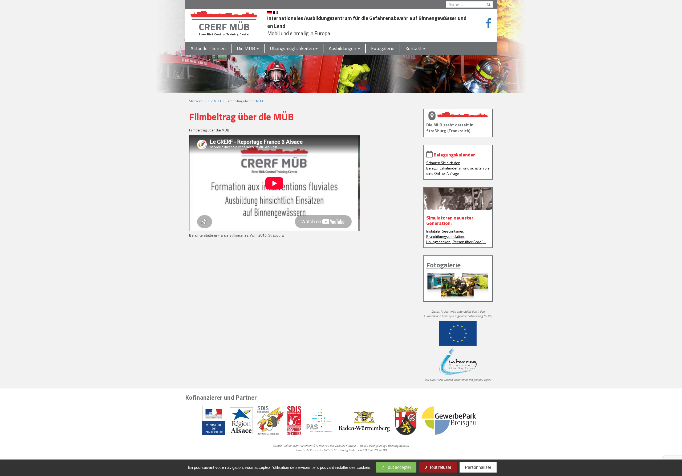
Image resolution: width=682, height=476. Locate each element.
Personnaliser (478, 467)
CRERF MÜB (224, 26)
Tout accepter (398, 467)
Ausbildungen (343, 48)
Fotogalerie (382, 48)
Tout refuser (439, 467)
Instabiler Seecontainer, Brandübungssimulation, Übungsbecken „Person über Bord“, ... (456, 236)
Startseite (196, 101)
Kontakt (414, 48)
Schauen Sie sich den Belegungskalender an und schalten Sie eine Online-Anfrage (458, 168)
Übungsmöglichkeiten (292, 48)
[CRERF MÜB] (224, 14)
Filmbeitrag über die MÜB (244, 101)
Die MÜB (246, 48)
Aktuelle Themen (208, 48)
